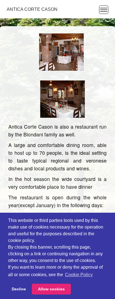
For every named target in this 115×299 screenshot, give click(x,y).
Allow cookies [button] (51, 289)
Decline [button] (19, 289)
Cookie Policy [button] (79, 274)
